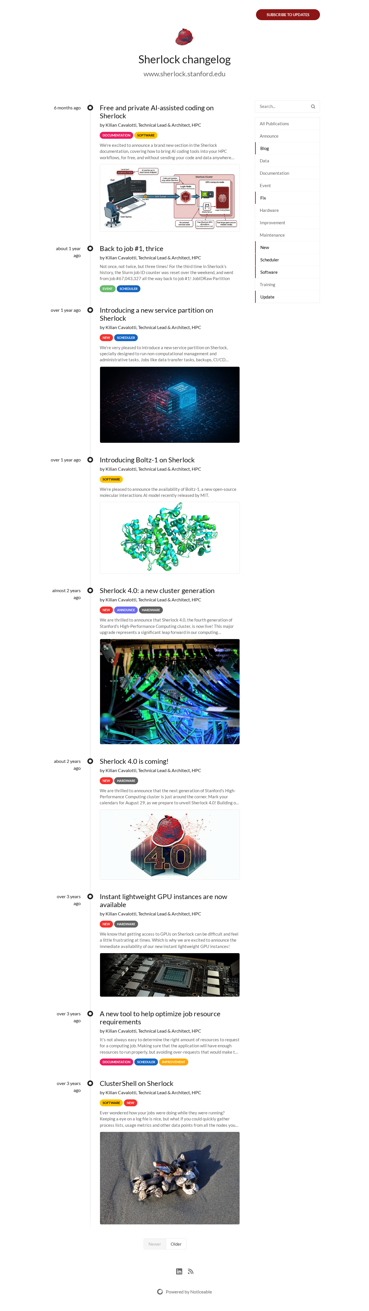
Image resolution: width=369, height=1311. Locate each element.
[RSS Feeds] (190, 1270)
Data (264, 160)
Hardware (269, 210)
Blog (264, 148)
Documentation (274, 173)
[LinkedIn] (182, 1270)
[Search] (313, 106)
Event (265, 185)
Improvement (272, 222)
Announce (269, 135)
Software (269, 272)
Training (267, 284)
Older (176, 1244)
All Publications (274, 123)
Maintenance (272, 235)
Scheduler (269, 259)
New (264, 247)
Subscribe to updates (288, 14)
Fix (263, 197)
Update (267, 296)
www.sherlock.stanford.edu (184, 73)
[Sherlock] (184, 38)
